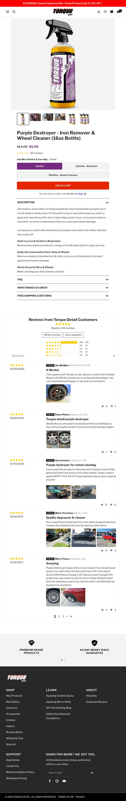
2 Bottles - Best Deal (86, 166)
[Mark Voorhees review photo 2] (83, 538)
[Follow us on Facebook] (49, 781)
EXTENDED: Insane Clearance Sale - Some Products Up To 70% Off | (63, 3)
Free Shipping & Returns (34, 295)
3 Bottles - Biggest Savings (63, 175)
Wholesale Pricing (16, 778)
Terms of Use (66, 796)
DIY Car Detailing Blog (58, 708)
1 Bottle (39, 166)
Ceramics (11, 708)
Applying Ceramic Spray (60, 695)
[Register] (91, 773)
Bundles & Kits (14, 732)
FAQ (19, 279)
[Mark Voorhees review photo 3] (109, 538)
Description (26, 202)
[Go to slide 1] (61, 659)
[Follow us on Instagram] (57, 781)
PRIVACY (80, 796)
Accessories (13, 713)
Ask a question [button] (73, 335)
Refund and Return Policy (20, 772)
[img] (16, 365)
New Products (14, 695)
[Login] (98, 12)
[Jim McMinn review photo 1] (58, 393)
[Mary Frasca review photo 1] (53, 597)
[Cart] (118, 11)
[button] (52, 342)
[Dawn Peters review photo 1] (58, 439)
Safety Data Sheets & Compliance (58, 716)
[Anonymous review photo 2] (83, 492)
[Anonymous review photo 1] (58, 492)
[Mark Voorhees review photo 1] (58, 538)
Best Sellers (13, 701)
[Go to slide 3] (64, 659)
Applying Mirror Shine (58, 701)
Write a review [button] (52, 335)
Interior (10, 726)
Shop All (11, 744)
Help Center (13, 760)
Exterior (10, 720)
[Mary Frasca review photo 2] (73, 597)
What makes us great (32, 287)
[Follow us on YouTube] (64, 781)
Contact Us (12, 766)
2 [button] (59, 616)
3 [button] (63, 616)
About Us (91, 695)
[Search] (14, 11)
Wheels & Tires (14, 738)
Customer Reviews (96, 701)
